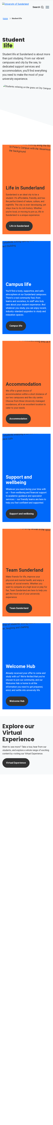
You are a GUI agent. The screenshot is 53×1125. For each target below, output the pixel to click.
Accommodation (18, 418)
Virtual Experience (16, 762)
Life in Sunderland (19, 226)
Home (5, 18)
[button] (47, 7)
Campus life (15, 325)
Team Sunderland (18, 608)
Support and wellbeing (21, 513)
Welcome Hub (16, 701)
